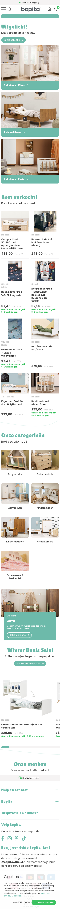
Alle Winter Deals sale (28, 663)
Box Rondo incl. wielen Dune (40, 403)
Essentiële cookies (21, 902)
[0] (55, 9)
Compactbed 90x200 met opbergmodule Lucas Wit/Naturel (12, 244)
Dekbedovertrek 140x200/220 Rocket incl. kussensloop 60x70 (41, 295)
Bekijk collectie (12, 40)
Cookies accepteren (44, 902)
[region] (30, 709)
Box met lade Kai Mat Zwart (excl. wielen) (41, 242)
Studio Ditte (5, 286)
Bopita (5, 234)
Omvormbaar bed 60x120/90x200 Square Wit (21, 726)
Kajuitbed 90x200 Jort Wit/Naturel (12, 403)
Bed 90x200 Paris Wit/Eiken (41, 348)
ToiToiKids (7, 396)
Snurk (35, 284)
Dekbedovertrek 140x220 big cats (11, 293)
